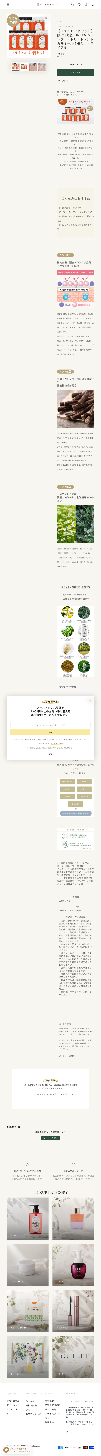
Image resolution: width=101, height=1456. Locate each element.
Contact (30, 1401)
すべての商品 (13, 1400)
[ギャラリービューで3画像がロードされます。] (33, 67)
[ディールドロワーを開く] (79, 4)
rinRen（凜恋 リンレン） (66, 27)
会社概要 (49, 1400)
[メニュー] (8, 4)
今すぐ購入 (76, 72)
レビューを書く (50, 1138)
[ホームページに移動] (48, 4)
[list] (50, 1171)
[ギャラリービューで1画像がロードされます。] (15, 67)
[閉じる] (90, 701)
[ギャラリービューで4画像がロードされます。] (42, 67)
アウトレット (13, 1405)
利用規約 (49, 1422)
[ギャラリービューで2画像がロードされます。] (24, 67)
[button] (72, 4)
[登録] (72, 1094)
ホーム (59, 21)
